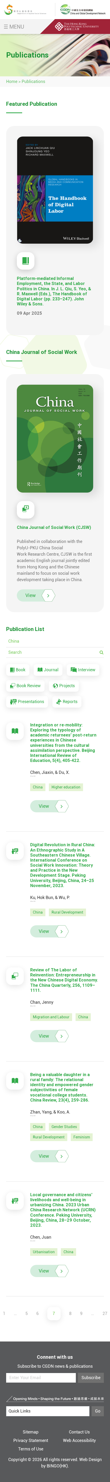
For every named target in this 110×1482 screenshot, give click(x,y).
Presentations (31, 701)
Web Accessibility (79, 1440)
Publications (33, 81)
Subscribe (90, 1377)
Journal (51, 669)
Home (11, 81)
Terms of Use (30, 1449)
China (38, 787)
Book (20, 669)
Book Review (29, 685)
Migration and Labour (51, 1017)
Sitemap (30, 1432)
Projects (67, 685)
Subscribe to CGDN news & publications (55, 1366)
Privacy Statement (30, 1440)
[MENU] (6, 26)
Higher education (66, 787)
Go (97, 1411)
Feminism (81, 1137)
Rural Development (67, 912)
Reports (70, 701)
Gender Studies (64, 1127)
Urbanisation (44, 1252)
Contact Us (79, 1432)
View (30, 595)
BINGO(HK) (57, 1465)
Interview (86, 669)
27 (105, 1313)
